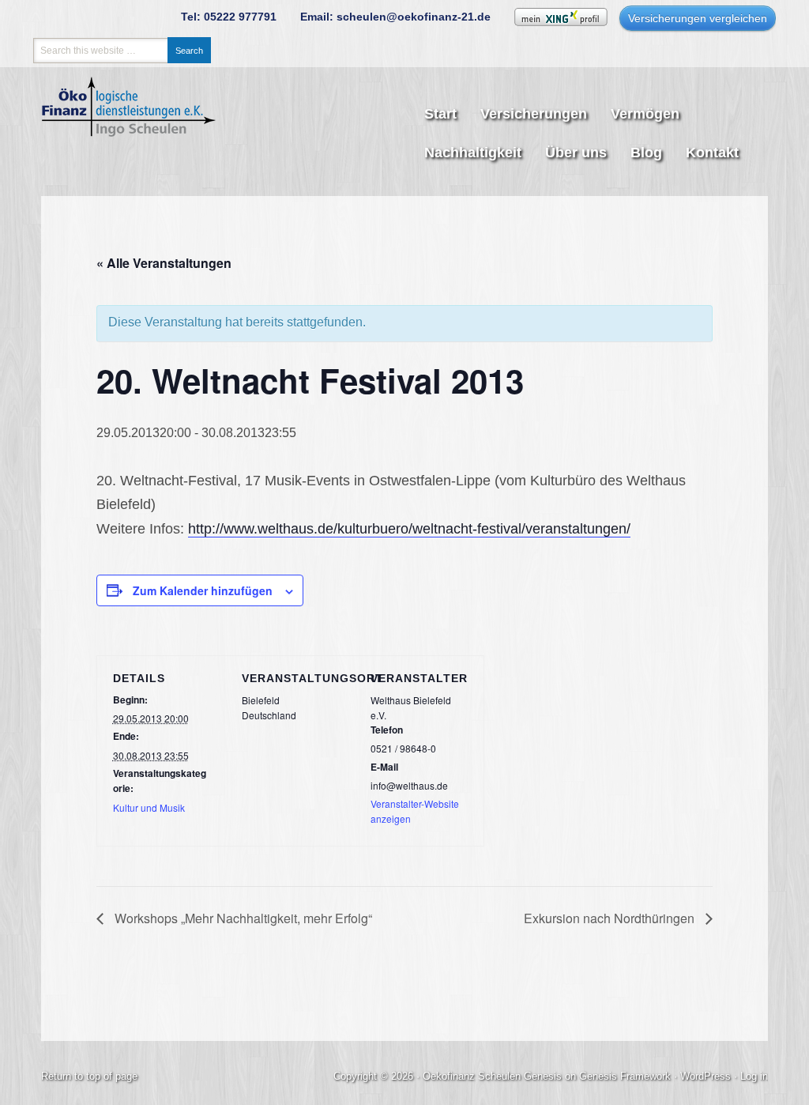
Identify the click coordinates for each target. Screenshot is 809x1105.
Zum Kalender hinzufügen (203, 590)
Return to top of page (89, 1076)
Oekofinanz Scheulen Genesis (492, 1076)
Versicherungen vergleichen (697, 18)
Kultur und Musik (149, 807)
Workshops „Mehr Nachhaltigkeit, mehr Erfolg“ (241, 918)
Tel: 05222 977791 (229, 16)
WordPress (705, 1076)
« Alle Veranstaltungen (163, 263)
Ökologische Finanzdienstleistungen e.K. (140, 130)
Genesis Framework (625, 1076)
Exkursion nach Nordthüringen (611, 918)
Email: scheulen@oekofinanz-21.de (395, 16)
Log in (754, 1076)
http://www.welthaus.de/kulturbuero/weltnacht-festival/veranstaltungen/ (409, 529)
